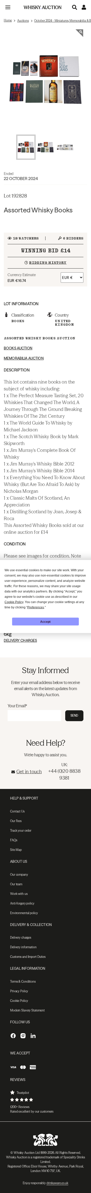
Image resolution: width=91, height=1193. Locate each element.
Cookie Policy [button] (14, 602)
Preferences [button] (35, 607)
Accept (45, 621)
